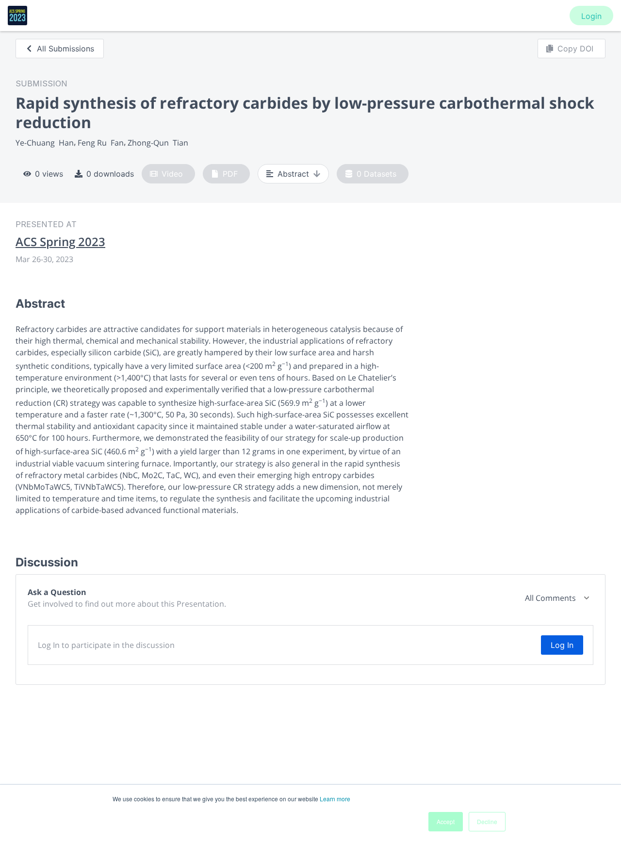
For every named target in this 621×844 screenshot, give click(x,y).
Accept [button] (446, 821)
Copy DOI (575, 48)
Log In (562, 645)
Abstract (293, 174)
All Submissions (65, 48)
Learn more (335, 798)
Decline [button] (487, 821)
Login (591, 16)
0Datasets (376, 174)
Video (172, 174)
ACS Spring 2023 (60, 241)
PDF (230, 174)
